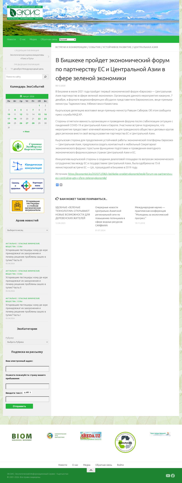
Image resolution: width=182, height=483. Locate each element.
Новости (11, 39)
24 (9, 123)
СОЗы (19, 246)
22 (39, 118)
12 (21, 114)
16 (45, 114)
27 (27, 123)
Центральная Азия (146, 47)
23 (45, 118)
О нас (23, 39)
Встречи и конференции (71, 47)
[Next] (61, 437)
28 (33, 123)
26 (21, 123)
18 (15, 118)
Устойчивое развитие (117, 47)
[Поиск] (45, 76)
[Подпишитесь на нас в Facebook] (173, 475)
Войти (120, 464)
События (95, 47)
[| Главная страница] (25, 13)
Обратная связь (49, 39)
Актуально (11, 243)
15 (39, 114)
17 (9, 118)
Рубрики (10, 338)
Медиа (33, 39)
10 (9, 114)
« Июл (26, 131)
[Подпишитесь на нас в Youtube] (168, 475)
